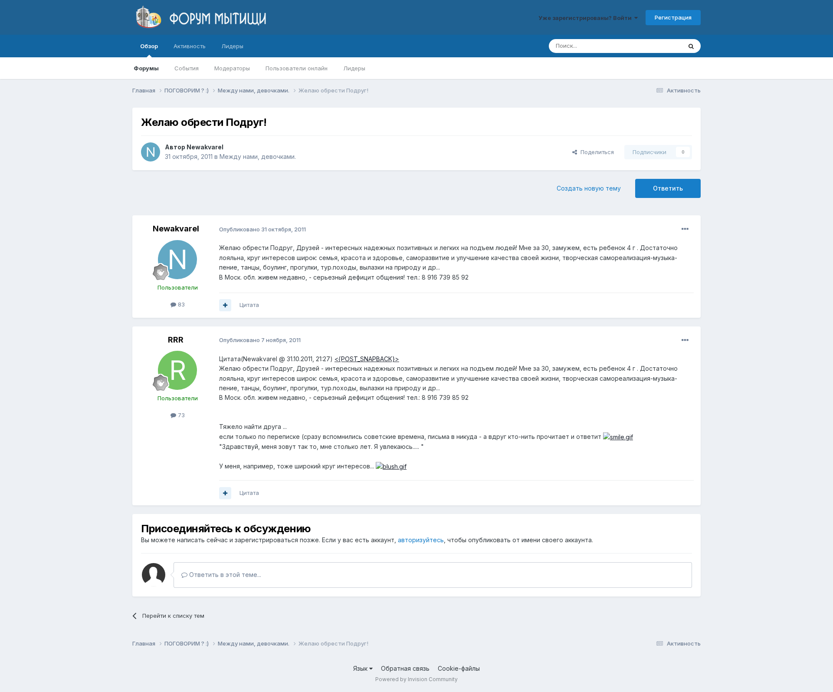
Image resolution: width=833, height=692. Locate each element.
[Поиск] (691, 46)
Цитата (249, 304)
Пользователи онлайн (297, 68)
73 (180, 415)
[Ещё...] (685, 229)
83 (180, 304)
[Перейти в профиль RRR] (177, 370)
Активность (190, 46)
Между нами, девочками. (258, 156)
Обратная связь (405, 668)
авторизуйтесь (421, 540)
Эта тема (658, 46)
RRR (176, 339)
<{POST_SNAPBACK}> (367, 358)
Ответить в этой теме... (224, 574)
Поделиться (595, 151)
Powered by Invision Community (416, 679)
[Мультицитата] (225, 305)
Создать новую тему (589, 188)
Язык (361, 668)
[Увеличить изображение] (618, 436)
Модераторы (232, 68)
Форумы (146, 68)
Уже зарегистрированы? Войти (586, 17)
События (186, 68)
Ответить (668, 188)
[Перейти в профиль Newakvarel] (150, 151)
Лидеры (354, 68)
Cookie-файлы (459, 668)
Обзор (149, 46)
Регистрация (673, 17)
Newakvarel (205, 147)
